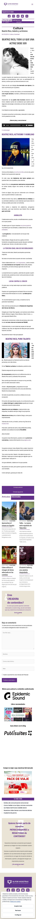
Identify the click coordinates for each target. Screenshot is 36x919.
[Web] (18, 669)
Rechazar (18, 910)
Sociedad (18, 22)
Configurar (18, 915)
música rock (5, 423)
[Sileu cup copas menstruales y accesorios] (18, 782)
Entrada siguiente (18, 492)
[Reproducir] (4, 125)
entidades (5, 229)
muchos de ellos (19, 172)
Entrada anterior (18, 487)
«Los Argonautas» (20, 262)
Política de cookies (15, 901)
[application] (18, 125)
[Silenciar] (27, 125)
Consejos (6, 22)
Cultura (11, 34)
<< (3, 22)
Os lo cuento (18, 612)
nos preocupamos (25, 225)
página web (27, 440)
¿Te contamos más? (18, 864)
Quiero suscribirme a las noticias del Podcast (15, 674)
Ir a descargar (6, 130)
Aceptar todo (18, 906)
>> (32, 22)
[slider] (30, 125)
